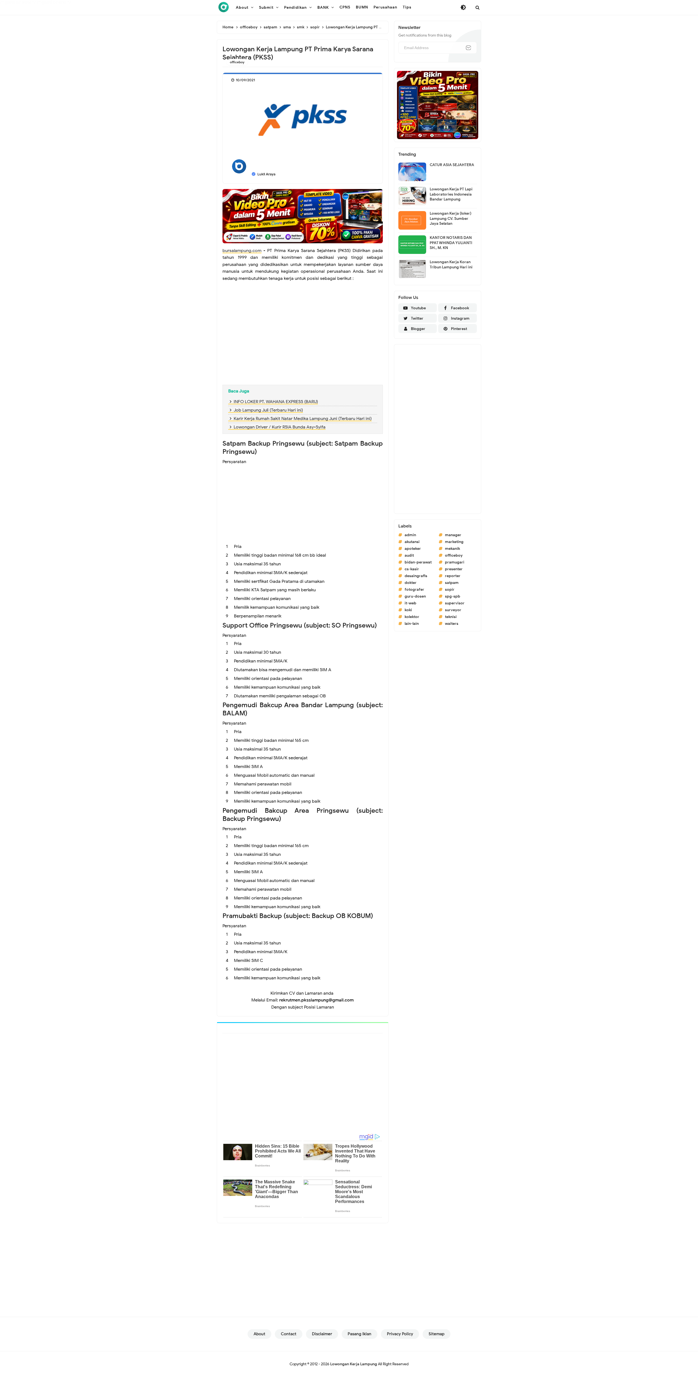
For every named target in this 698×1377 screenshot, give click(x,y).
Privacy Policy (400, 1333)
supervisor (455, 603)
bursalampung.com (241, 250)
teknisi (451, 616)
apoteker (413, 548)
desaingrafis (416, 576)
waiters (451, 623)
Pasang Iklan (359, 1333)
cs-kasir (412, 569)
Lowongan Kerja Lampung (353, 1364)
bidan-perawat (418, 562)
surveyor (453, 610)
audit (409, 555)
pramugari (454, 562)
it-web (410, 603)
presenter (454, 569)
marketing (454, 541)
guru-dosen (415, 596)
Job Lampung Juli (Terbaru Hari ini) (268, 410)
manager (453, 535)
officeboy (237, 62)
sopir (450, 589)
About (259, 1333)
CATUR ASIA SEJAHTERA (452, 165)
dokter (411, 582)
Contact (288, 1333)
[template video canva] (437, 104)
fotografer (414, 589)
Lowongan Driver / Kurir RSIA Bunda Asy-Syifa (280, 427)
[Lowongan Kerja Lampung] (223, 7)
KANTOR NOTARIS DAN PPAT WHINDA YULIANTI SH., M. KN (451, 242)
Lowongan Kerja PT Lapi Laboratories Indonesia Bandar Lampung (451, 194)
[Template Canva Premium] (302, 215)
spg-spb (452, 596)
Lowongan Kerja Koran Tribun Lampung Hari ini (451, 264)
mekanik (452, 548)
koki (408, 610)
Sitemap (436, 1333)
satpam (452, 582)
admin (410, 535)
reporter (453, 576)
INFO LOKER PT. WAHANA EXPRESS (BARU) (276, 401)
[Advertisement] (302, 341)
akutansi (412, 541)
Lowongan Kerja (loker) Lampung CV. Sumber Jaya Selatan (450, 218)
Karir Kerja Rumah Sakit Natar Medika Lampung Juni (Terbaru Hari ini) (303, 418)
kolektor (412, 616)
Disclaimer (322, 1333)
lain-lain (412, 623)
